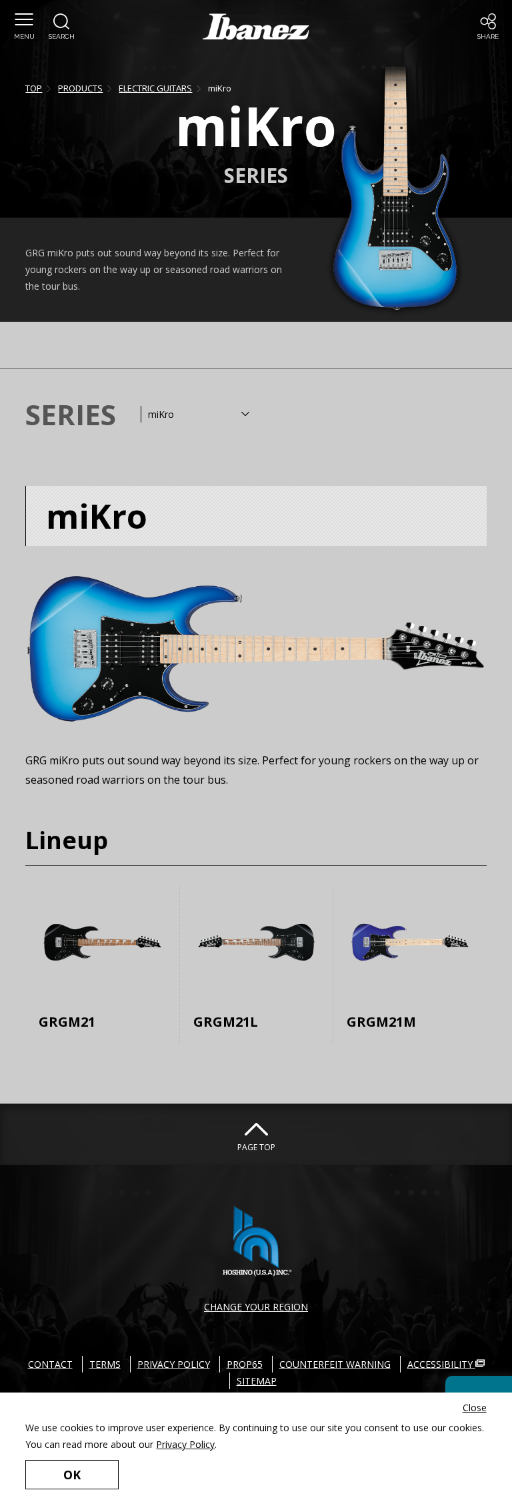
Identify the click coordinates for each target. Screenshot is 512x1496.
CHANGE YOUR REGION (256, 1306)
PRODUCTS (80, 88)
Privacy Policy (185, 1444)
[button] (24, 26)
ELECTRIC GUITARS (155, 88)
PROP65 (245, 1364)
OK (72, 1475)
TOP (33, 88)
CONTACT (50, 1364)
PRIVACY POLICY (173, 1364)
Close (475, 1407)
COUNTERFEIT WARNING (335, 1364)
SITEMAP (257, 1381)
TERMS (105, 1364)
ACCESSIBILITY (441, 1364)
